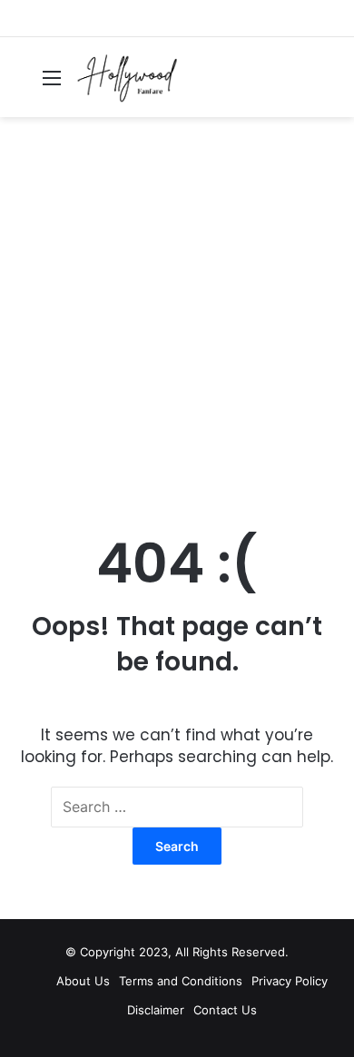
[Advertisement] (177, 321)
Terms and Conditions (180, 981)
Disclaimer (155, 1010)
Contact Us (225, 1010)
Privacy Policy (289, 981)
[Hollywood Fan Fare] (128, 77)
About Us (83, 981)
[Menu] (52, 84)
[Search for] (331, 84)
